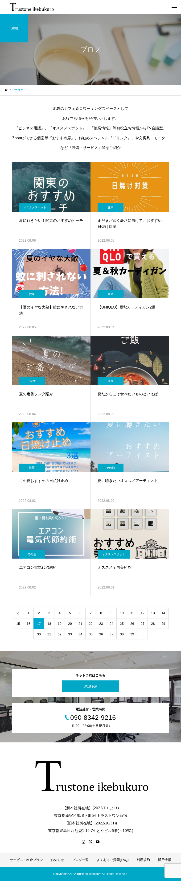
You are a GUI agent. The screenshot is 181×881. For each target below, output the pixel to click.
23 (101, 624)
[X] (90, 841)
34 (80, 634)
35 (91, 634)
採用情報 (164, 860)
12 (142, 613)
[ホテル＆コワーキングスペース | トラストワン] (32, 7)
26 (132, 624)
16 (28, 624)
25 (122, 624)
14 (163, 613)
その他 (32, 381)
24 (111, 624)
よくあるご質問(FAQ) (113, 860)
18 (49, 624)
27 (142, 624)
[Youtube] (97, 841)
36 (101, 634)
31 (49, 634)
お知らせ (57, 860)
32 (60, 634)
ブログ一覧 (80, 860)
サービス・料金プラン (26, 860)
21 (80, 624)
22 (91, 624)
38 (122, 634)
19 (60, 624)
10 (122, 613)
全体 (110, 294)
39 (132, 634)
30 (39, 634)
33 (70, 634)
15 (18, 624)
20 (70, 624)
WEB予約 (91, 686)
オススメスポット (35, 207)
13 (153, 613)
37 (111, 634)
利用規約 (143, 860)
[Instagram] (83, 841)
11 (132, 613)
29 (163, 624)
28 (153, 624)
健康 (110, 207)
